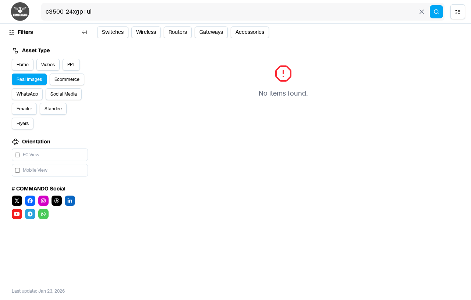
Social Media (63, 94)
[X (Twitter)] (17, 201)
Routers (178, 32)
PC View (31, 155)
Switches (113, 32)
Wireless (146, 32)
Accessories (250, 32)
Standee (53, 109)
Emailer (24, 109)
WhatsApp (27, 94)
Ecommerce (66, 79)
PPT (71, 65)
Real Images (29, 79)
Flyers (23, 123)
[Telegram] (30, 214)
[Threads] (57, 201)
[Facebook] (30, 201)
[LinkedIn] (70, 201)
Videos (48, 65)
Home (23, 65)
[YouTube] (17, 214)
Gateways (211, 32)
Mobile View (35, 170)
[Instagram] (43, 201)
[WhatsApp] (43, 214)
